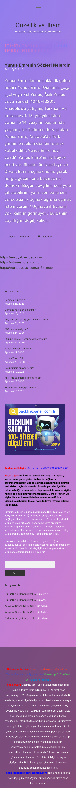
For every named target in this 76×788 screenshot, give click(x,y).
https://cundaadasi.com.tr (19, 267)
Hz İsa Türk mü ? (14, 358)
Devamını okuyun (21, 237)
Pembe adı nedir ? (15, 300)
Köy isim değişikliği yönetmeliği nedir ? (26, 319)
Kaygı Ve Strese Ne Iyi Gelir (20, 605)
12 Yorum (46, 236)
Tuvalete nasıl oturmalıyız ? (20, 348)
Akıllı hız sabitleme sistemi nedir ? (23, 377)
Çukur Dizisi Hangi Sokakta (20, 593)
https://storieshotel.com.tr (20, 262)
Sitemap (46, 267)
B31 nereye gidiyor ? (16, 329)
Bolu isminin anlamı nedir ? (19, 368)
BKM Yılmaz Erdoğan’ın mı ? (20, 387)
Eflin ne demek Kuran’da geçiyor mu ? (26, 338)
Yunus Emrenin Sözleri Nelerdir (37, 65)
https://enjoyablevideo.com (21, 257)
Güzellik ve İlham (38, 25)
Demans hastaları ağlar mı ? (20, 309)
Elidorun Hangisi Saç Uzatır (20, 618)
